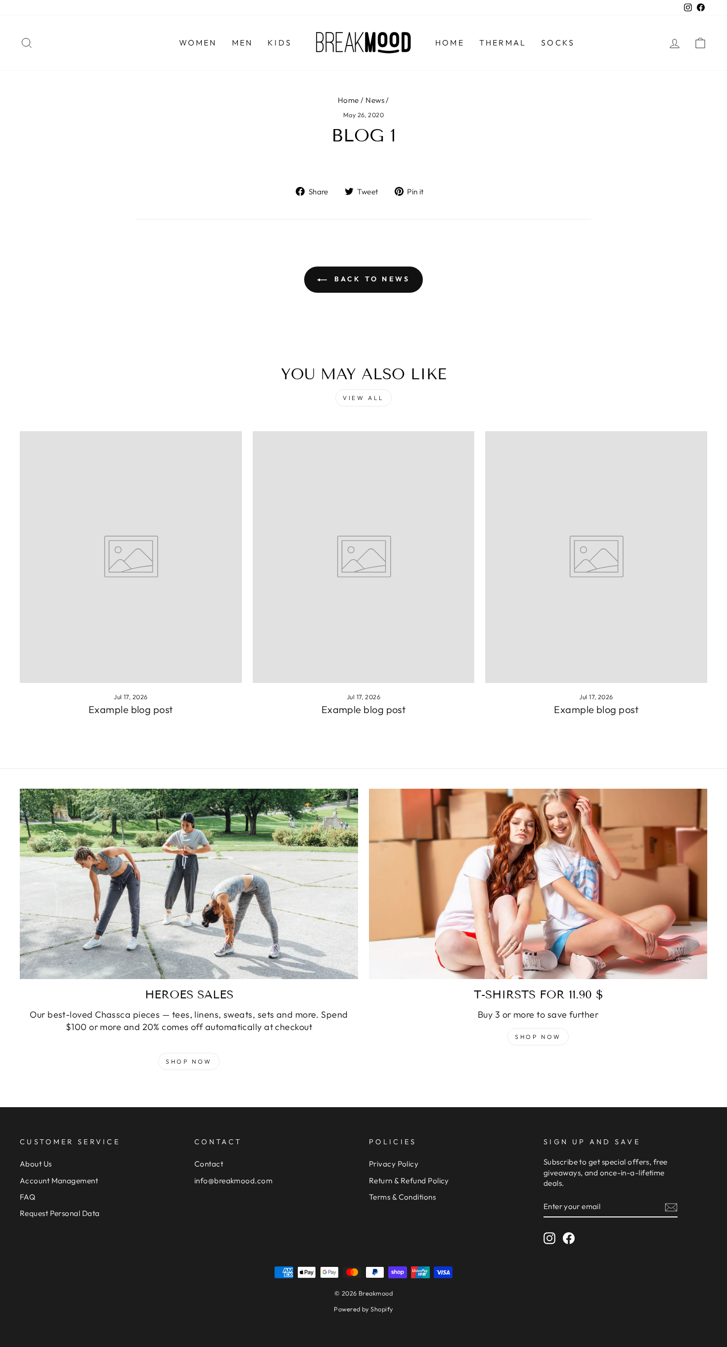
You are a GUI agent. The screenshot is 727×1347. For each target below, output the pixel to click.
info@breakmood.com (233, 1180)
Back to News (370, 278)
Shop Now (189, 1061)
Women (198, 42)
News (374, 100)
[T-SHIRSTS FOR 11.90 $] (538, 884)
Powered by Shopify (363, 1309)
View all (363, 398)
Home (449, 42)
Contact (208, 1163)
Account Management (59, 1180)
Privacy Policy (393, 1163)
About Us (36, 1163)
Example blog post (131, 709)
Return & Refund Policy (409, 1180)
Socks (558, 42)
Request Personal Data (59, 1213)
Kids (280, 42)
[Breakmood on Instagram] (549, 1238)
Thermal (502, 42)
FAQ (27, 1197)
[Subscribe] (671, 1206)
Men (242, 42)
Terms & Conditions (402, 1197)
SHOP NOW (538, 1036)
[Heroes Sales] (189, 884)
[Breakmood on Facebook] (569, 1238)
